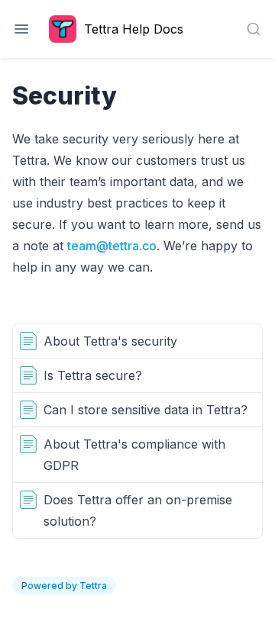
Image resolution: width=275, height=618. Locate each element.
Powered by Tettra (64, 585)
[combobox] (253, 29)
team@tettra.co (112, 245)
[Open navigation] (21, 29)
